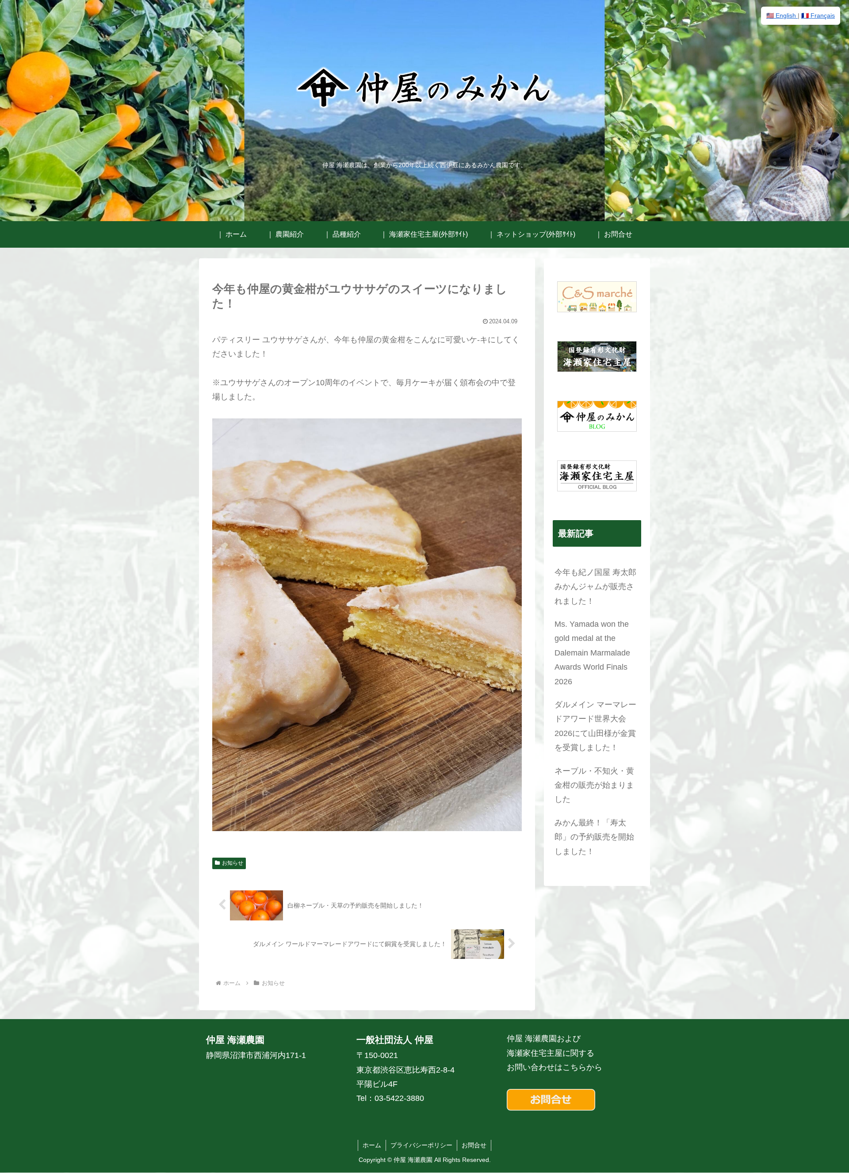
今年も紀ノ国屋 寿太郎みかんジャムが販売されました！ (595, 587)
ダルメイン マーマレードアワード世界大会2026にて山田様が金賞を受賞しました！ (595, 726)
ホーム (372, 1145)
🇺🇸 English (782, 15)
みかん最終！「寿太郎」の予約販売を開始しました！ (594, 837)
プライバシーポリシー (421, 1145)
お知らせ (232, 863)
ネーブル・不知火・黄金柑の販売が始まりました (594, 785)
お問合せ (474, 1145)
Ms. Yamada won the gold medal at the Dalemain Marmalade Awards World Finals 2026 (592, 653)
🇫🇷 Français (818, 15)
